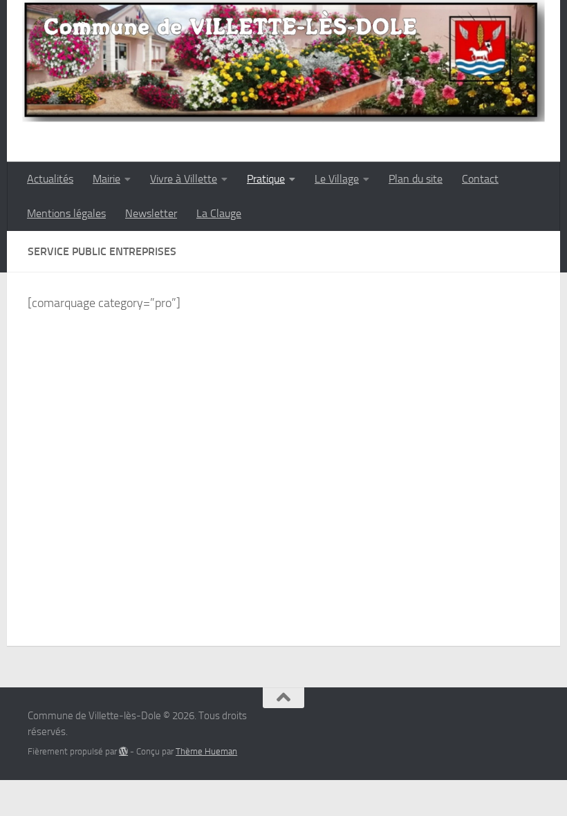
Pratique (266, 178)
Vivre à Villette (183, 178)
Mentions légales (66, 213)
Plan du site (416, 178)
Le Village (337, 178)
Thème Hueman (206, 751)
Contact (480, 178)
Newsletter (151, 213)
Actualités (50, 178)
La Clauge (218, 213)
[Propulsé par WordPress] (123, 751)
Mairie (106, 178)
